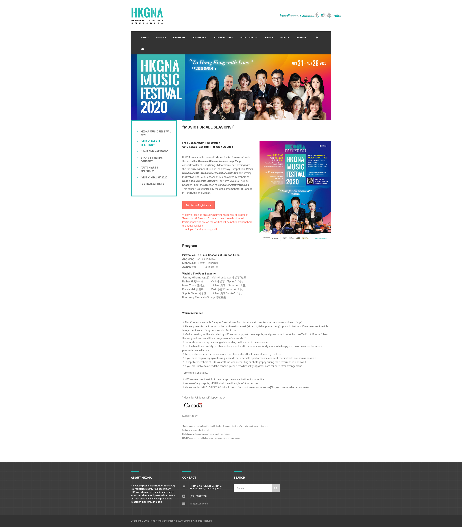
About (145, 37)
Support (302, 37)
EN (142, 49)
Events (161, 37)
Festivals (199, 37)
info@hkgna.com (199, 503)
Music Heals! (248, 37)
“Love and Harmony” (154, 151)
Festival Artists (152, 183)
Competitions (223, 37)
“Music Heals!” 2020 (153, 177)
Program (179, 37)
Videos (284, 37)
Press (269, 37)
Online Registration (201, 205)
